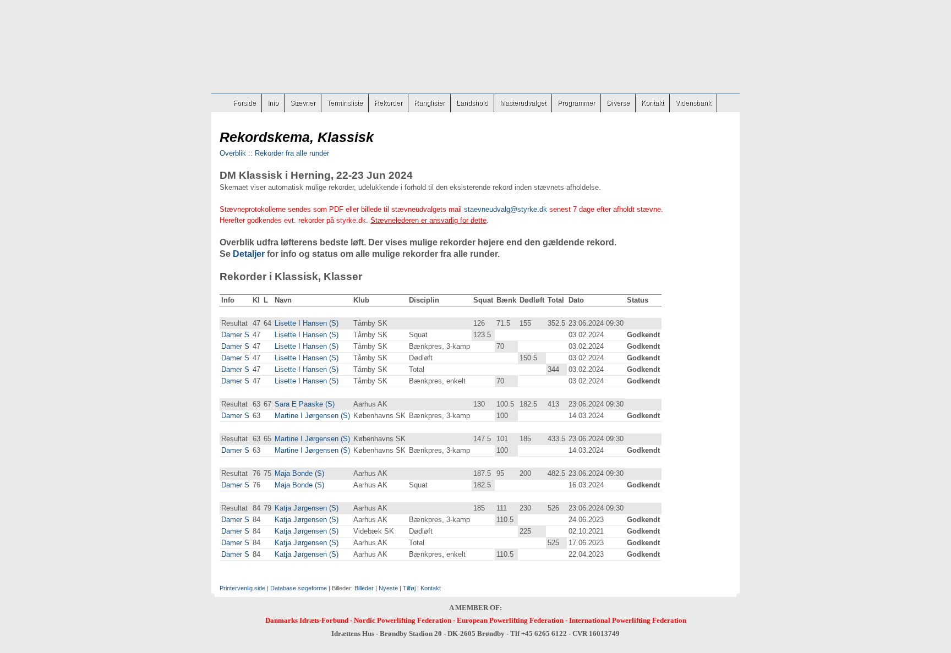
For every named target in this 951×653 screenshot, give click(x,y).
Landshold (472, 103)
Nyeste (388, 588)
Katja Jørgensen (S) (306, 508)
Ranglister (429, 103)
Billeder (364, 588)
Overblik (233, 153)
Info (272, 103)
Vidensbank (693, 103)
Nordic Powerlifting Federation (402, 620)
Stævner (302, 103)
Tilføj (409, 588)
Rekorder (388, 103)
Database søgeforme (298, 588)
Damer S (235, 335)
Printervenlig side (242, 588)
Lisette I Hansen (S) (306, 323)
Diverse (618, 103)
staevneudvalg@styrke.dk (505, 209)
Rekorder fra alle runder (292, 153)
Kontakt (652, 103)
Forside (244, 103)
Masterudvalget (523, 103)
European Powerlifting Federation (510, 620)
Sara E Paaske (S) (305, 404)
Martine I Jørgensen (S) (312, 415)
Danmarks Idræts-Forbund (306, 620)
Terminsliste (345, 103)
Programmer (576, 103)
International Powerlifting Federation (627, 620)
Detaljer (249, 254)
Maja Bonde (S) (299, 473)
